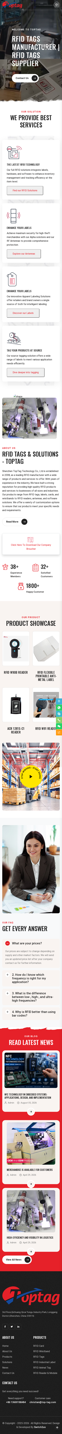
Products (7, 1356)
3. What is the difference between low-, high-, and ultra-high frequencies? (32, 996)
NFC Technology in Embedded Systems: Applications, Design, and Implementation (28, 1095)
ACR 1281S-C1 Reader (16, 730)
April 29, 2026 (29, 1175)
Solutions (7, 1362)
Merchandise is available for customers (30, 1170)
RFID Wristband (41, 1351)
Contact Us (22, 78)
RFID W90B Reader (16, 672)
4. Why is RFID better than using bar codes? (34, 1013)
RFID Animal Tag (42, 1367)
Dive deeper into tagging (26, 372)
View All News (14, 1259)
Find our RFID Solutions (25, 190)
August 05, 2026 (29, 1103)
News (5, 1367)
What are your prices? (27, 943)
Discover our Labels (23, 313)
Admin (11, 1103)
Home (5, 1345)
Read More (12, 521)
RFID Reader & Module (45, 1373)
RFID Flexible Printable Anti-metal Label (46, 676)
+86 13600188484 (16, 1402)
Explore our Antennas (24, 253)
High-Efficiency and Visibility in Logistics (30, 1237)
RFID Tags (38, 1356)
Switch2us (40, 1427)
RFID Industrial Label (44, 1362)
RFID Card (38, 1345)
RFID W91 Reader (46, 728)
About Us (7, 1351)
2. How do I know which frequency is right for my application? (29, 978)
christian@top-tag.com (42, 1402)
